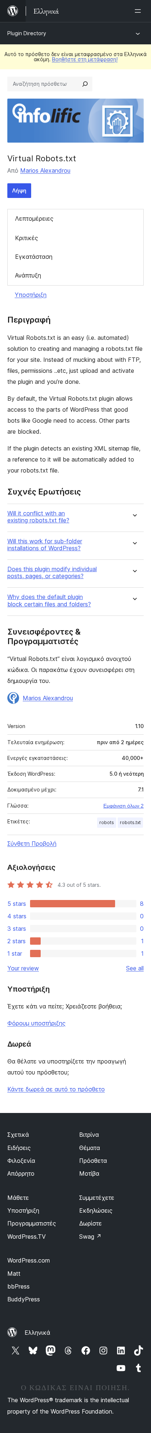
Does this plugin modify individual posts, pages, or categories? (52, 573)
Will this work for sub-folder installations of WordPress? (44, 545)
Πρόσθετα (93, 1160)
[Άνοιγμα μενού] (139, 11)
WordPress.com (28, 1260)
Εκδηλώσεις (96, 1210)
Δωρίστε (90, 1223)
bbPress (18, 1286)
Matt (14, 1273)
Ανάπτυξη (28, 275)
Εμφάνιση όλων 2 (123, 806)
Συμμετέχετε (96, 1197)
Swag (90, 1236)
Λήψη (19, 190)
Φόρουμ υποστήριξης (36, 1023)
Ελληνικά (37, 1332)
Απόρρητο (20, 1173)
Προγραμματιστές (31, 1223)
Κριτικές (26, 238)
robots (106, 822)
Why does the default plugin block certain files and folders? (49, 600)
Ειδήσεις (19, 1147)
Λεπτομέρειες (34, 218)
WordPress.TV (26, 1236)
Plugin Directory (26, 33)
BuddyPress (23, 1299)
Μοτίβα (89, 1173)
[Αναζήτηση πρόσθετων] (85, 84)
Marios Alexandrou (45, 170)
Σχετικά (18, 1134)
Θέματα (89, 1147)
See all (135, 968)
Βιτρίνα (89, 1134)
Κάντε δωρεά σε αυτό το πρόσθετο (56, 1089)
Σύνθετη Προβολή (31, 843)
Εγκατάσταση (33, 256)
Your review (23, 968)
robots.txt (130, 822)
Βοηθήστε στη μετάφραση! (85, 59)
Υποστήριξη (31, 294)
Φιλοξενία (21, 1160)
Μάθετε (18, 1197)
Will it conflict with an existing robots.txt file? (38, 517)
